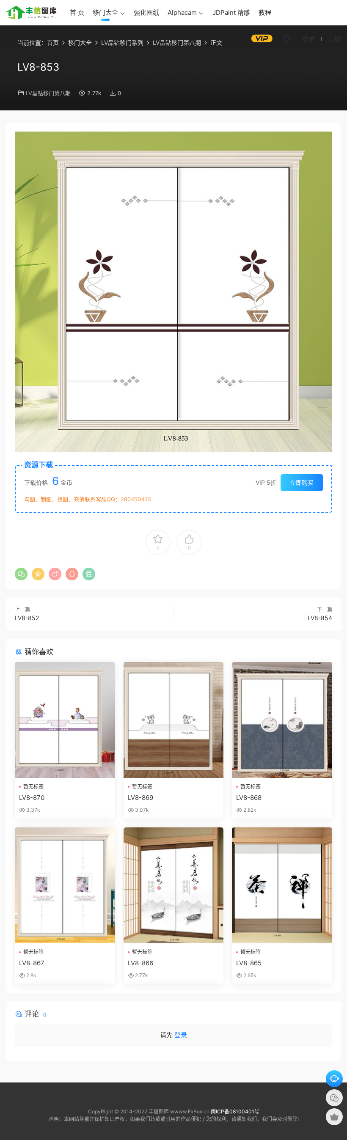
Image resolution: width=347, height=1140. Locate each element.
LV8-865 (249, 963)
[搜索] (287, 38)
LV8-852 (27, 617)
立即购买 (302, 482)
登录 (180, 1035)
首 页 (77, 12)
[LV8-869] (174, 720)
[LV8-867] (65, 885)
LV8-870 (31, 798)
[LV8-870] (65, 720)
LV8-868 (249, 798)
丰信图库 (31, 12)
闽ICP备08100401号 (235, 1111)
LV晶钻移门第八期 (48, 93)
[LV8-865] (282, 885)
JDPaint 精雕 (231, 12)
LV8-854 (320, 617)
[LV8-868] (282, 720)
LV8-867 (31, 963)
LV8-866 (140, 963)
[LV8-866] (174, 885)
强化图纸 (146, 12)
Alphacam (182, 12)
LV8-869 (140, 798)
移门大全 (105, 12)
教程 (265, 12)
